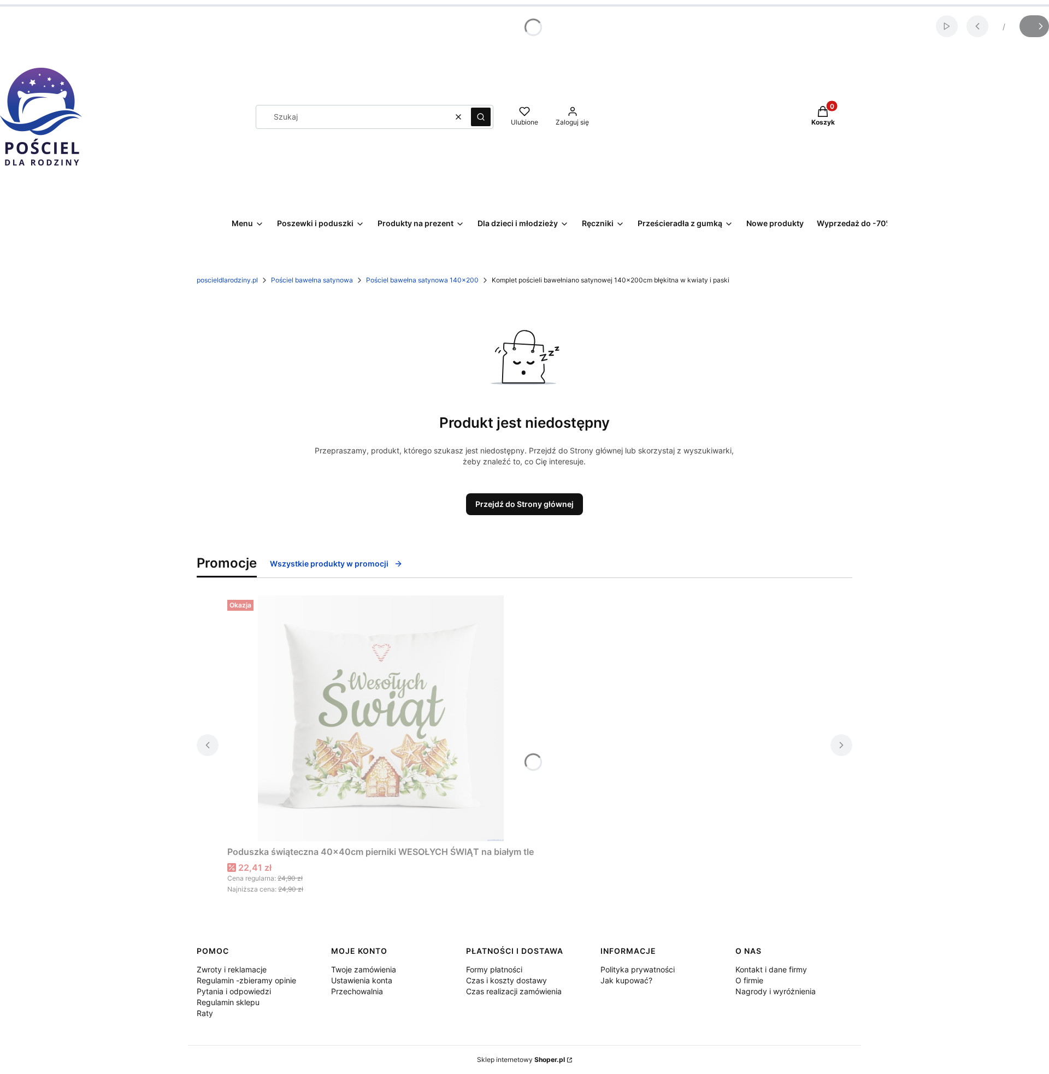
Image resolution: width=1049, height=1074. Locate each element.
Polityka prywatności (637, 969)
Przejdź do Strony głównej (524, 504)
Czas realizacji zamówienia (514, 991)
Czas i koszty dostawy (506, 980)
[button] (481, 117)
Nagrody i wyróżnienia (775, 991)
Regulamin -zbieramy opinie (246, 980)
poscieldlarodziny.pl (227, 280)
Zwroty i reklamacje (232, 969)
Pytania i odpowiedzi (234, 991)
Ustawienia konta (361, 980)
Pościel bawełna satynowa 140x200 (422, 280)
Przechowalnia (357, 991)
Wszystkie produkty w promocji (329, 563)
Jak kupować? (626, 980)
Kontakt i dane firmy (771, 969)
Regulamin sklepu (228, 1002)
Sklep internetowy (521, 1059)
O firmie (749, 980)
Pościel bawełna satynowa (312, 280)
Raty (205, 1013)
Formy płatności (494, 969)
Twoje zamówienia (363, 969)
